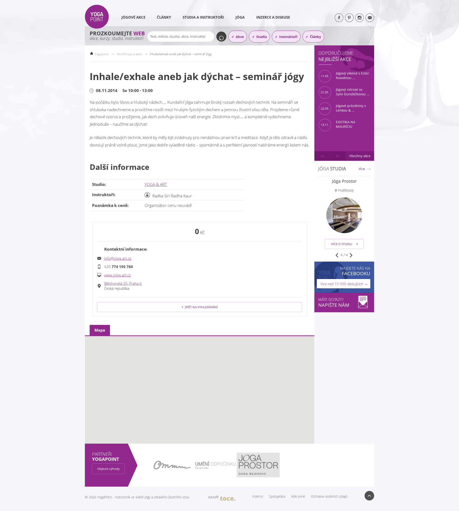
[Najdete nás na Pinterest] (349, 17)
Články (164, 17)
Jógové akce (133, 17)
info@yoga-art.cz (117, 258)
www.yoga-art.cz (117, 275)
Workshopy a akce (129, 54)
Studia (261, 36)
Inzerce (257, 496)
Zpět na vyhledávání (201, 307)
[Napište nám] (370, 17)
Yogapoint (101, 54)
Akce (240, 36)
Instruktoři (288, 36)
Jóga (240, 17)
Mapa (99, 330)
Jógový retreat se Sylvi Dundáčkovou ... (345, 91)
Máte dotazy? (333, 302)
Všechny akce (360, 156)
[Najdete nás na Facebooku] (339, 17)
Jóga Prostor (344, 181)
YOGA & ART (156, 184)
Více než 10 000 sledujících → (344, 283)
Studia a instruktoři (203, 17)
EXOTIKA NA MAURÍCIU (338, 124)
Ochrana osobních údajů (329, 496)
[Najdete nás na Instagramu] (359, 17)
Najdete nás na (355, 271)
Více (362, 169)
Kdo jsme (298, 496)
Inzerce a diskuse (273, 17)
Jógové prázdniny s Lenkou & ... (343, 108)
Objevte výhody (108, 469)
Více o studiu (341, 244)
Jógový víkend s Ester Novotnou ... (345, 75)
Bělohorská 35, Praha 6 (123, 283)
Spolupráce (277, 496)
